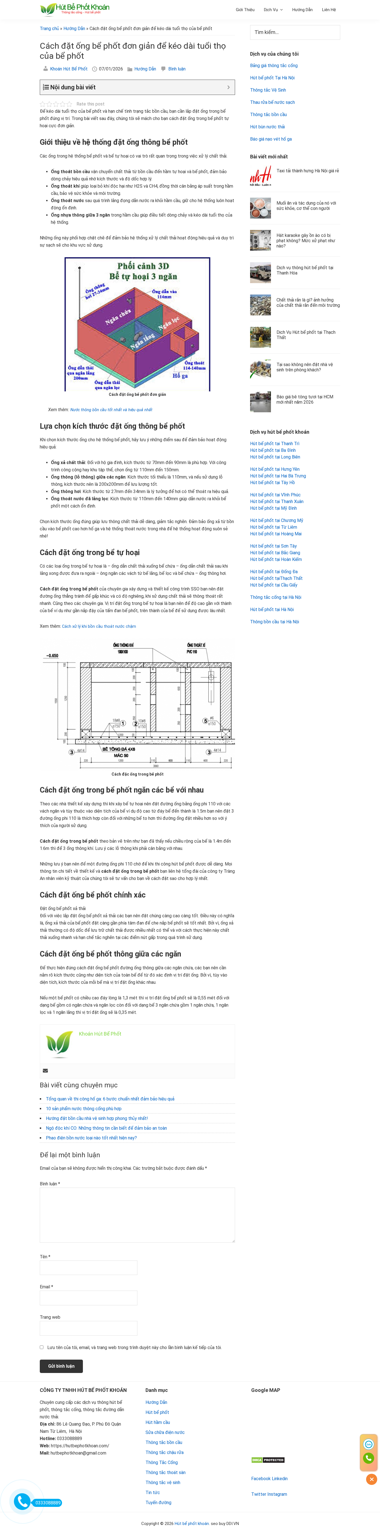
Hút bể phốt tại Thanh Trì (274, 443)
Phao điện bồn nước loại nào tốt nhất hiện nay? (91, 1138)
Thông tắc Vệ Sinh (268, 90)
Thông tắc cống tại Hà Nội (275, 597)
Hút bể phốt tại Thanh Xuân (276, 501)
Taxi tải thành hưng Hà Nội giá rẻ (308, 170)
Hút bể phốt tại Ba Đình (273, 450)
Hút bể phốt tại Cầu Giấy (273, 585)
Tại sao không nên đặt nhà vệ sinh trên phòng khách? (305, 367)
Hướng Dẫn (145, 69)
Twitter (258, 1494)
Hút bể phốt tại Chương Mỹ (276, 520)
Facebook (261, 1478)
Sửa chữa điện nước (165, 1432)
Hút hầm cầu (157, 1422)
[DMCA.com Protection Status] (268, 1460)
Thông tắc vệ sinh (162, 1482)
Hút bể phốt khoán (192, 1523)
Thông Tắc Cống (161, 1462)
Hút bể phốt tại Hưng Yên (275, 469)
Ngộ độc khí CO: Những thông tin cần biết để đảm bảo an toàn (106, 1128)
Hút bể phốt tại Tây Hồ (272, 482)
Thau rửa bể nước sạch (272, 102)
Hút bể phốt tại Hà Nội (272, 609)
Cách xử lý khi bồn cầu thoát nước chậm (99, 626)
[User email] (45, 1071)
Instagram (277, 1494)
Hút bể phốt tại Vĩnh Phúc (275, 494)
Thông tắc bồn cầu (268, 114)
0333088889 (48, 1502)
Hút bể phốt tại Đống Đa (274, 571)
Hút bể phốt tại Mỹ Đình (273, 508)
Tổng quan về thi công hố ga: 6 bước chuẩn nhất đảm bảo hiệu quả (110, 1099)
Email (46, 1286)
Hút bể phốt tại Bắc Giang (275, 552)
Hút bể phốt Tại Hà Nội (272, 77)
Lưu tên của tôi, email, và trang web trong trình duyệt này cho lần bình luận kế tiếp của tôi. (134, 1347)
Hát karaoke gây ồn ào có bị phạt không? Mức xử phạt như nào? (306, 241)
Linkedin (280, 1478)
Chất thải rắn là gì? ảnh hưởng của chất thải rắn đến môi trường (308, 302)
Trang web (50, 1317)
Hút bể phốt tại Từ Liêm (273, 527)
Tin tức (152, 1492)
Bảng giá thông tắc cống (274, 65)
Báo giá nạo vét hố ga (271, 139)
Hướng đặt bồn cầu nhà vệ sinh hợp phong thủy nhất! (97, 1118)
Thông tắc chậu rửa (164, 1452)
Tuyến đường (158, 1502)
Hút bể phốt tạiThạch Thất (276, 578)
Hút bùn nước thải (267, 126)
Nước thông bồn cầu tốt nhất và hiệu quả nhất (111, 410)
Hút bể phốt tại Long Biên (275, 457)
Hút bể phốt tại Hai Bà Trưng (278, 476)
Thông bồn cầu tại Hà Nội (274, 621)
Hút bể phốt (157, 1412)
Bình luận (177, 69)
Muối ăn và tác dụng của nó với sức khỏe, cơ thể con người (306, 205)
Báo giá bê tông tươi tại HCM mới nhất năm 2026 (305, 399)
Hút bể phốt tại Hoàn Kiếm (276, 559)
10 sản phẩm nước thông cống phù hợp (84, 1108)
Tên (45, 1256)
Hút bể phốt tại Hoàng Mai (276, 533)
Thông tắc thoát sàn (165, 1472)
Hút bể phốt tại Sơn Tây (273, 546)
